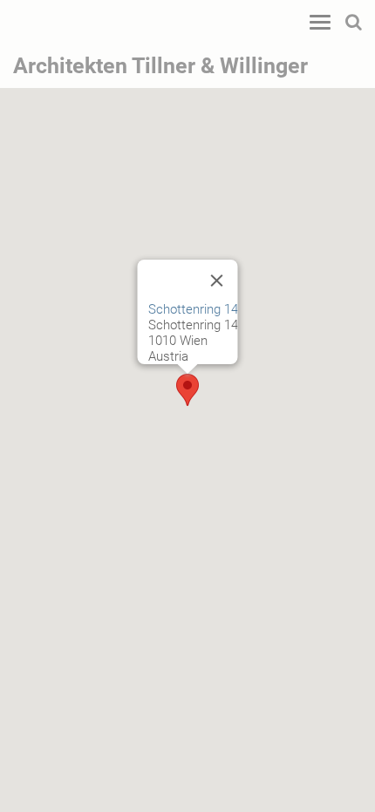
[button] (187, 390)
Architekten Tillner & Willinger (160, 65)
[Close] (217, 280)
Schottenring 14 (193, 309)
